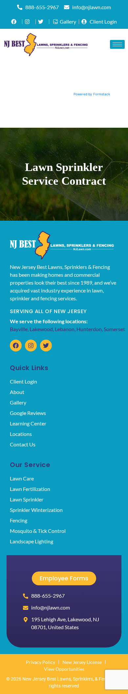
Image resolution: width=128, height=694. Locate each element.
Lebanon (65, 329)
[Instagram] (31, 345)
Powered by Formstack (92, 94)
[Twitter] (46, 345)
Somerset (114, 329)
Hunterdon (89, 329)
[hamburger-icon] (117, 44)
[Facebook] (16, 345)
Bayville (19, 329)
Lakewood (41, 329)
